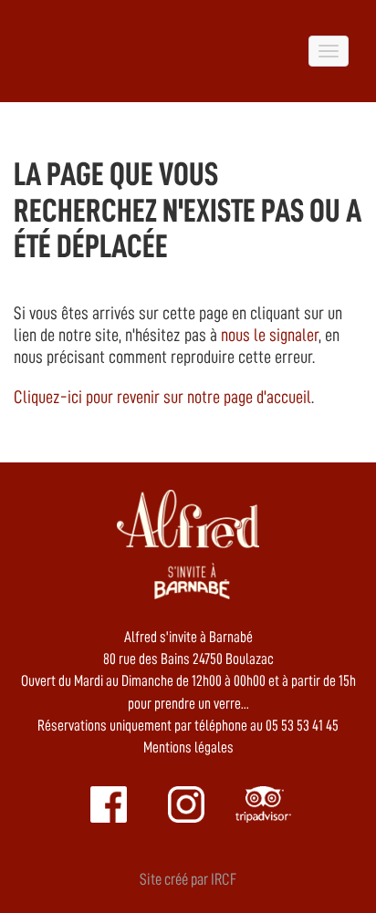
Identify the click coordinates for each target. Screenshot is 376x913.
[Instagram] (186, 804)
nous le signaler (270, 335)
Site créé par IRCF (188, 879)
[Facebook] (108, 804)
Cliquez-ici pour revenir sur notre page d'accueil (162, 397)
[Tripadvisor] (263, 804)
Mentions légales (188, 747)
